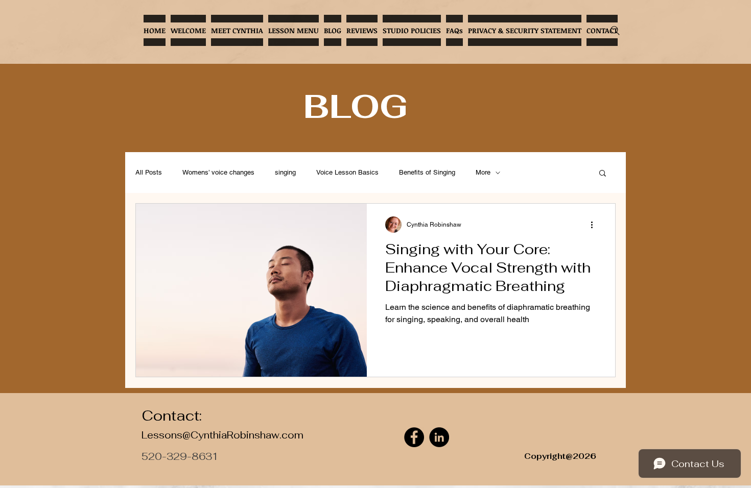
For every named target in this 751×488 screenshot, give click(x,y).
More (483, 172)
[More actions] (595, 224)
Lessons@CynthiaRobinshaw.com (222, 435)
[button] (602, 173)
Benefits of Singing (427, 172)
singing (285, 172)
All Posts (148, 172)
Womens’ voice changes (218, 172)
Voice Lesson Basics (347, 172)
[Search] (615, 30)
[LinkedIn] (439, 437)
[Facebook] (414, 437)
